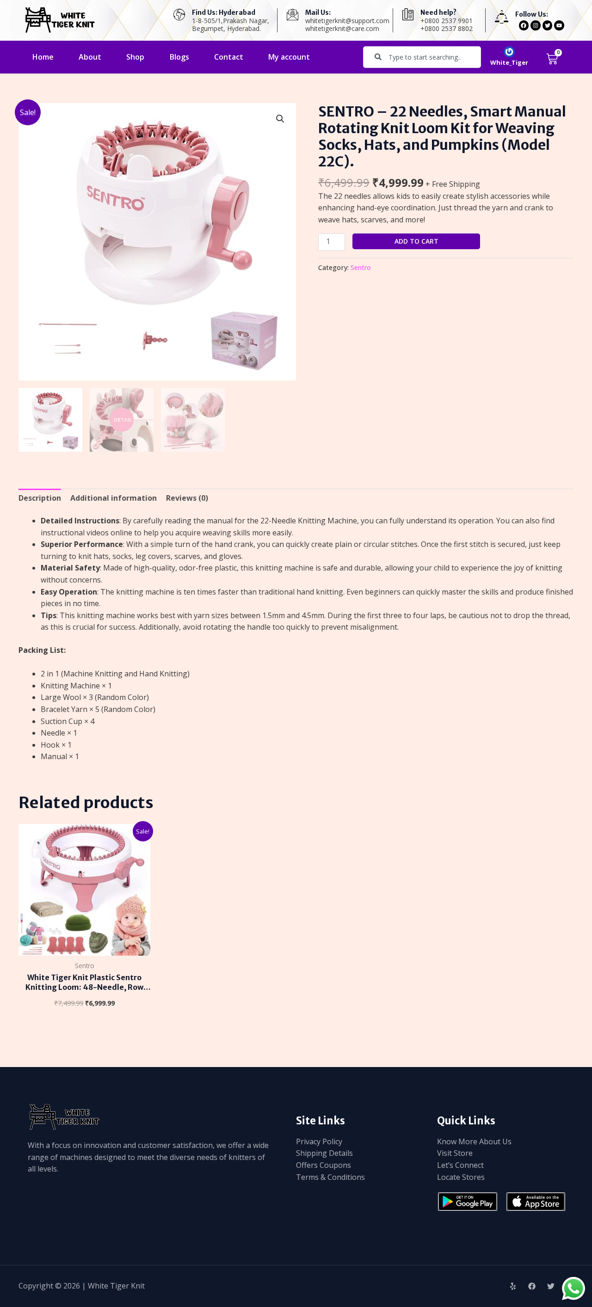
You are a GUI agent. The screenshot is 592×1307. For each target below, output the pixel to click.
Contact (228, 57)
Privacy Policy (319, 1141)
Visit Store (455, 1153)
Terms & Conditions (330, 1177)
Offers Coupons (323, 1165)
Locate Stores (461, 1177)
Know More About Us (474, 1141)
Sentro (361, 267)
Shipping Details (324, 1153)
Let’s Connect (460, 1165)
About (90, 57)
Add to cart (416, 241)
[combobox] (422, 57)
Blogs (179, 57)
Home (43, 57)
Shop (135, 57)
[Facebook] (532, 1286)
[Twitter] (551, 1286)
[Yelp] (513, 1286)
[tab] (39, 498)
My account (289, 57)
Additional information (113, 498)
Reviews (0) (187, 498)
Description (39, 498)
